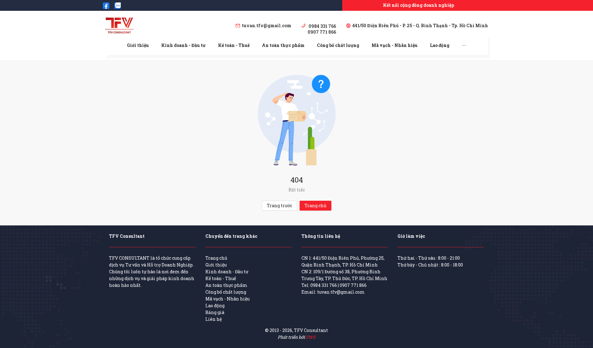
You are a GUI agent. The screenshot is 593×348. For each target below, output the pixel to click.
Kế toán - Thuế (234, 45)
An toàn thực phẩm (283, 45)
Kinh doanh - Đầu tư (183, 45)
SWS (310, 337)
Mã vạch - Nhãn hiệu (395, 45)
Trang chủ (315, 205)
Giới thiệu (138, 45)
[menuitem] (138, 45)
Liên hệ (213, 319)
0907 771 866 (353, 285)
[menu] (296, 45)
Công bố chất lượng (338, 45)
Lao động (439, 45)
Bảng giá (214, 312)
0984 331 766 (323, 285)
